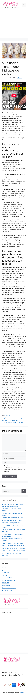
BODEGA (5, 567)
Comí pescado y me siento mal (13, 422)
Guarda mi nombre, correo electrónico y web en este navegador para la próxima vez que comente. (14, 468)
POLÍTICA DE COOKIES (9, 580)
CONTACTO (5, 572)
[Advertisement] (14, 24)
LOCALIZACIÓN (7, 578)
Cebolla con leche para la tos (11, 522)
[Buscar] (24, 491)
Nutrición (7, 415)
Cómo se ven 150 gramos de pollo (12, 517)
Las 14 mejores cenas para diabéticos (13, 548)
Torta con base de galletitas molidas (13, 543)
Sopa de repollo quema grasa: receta (13, 545)
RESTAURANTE (6, 585)
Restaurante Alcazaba (9, 588)
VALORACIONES (7, 590)
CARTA (4, 570)
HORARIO (5, 575)
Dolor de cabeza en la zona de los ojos (14, 551)
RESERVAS (5, 583)
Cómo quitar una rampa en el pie (12, 520)
